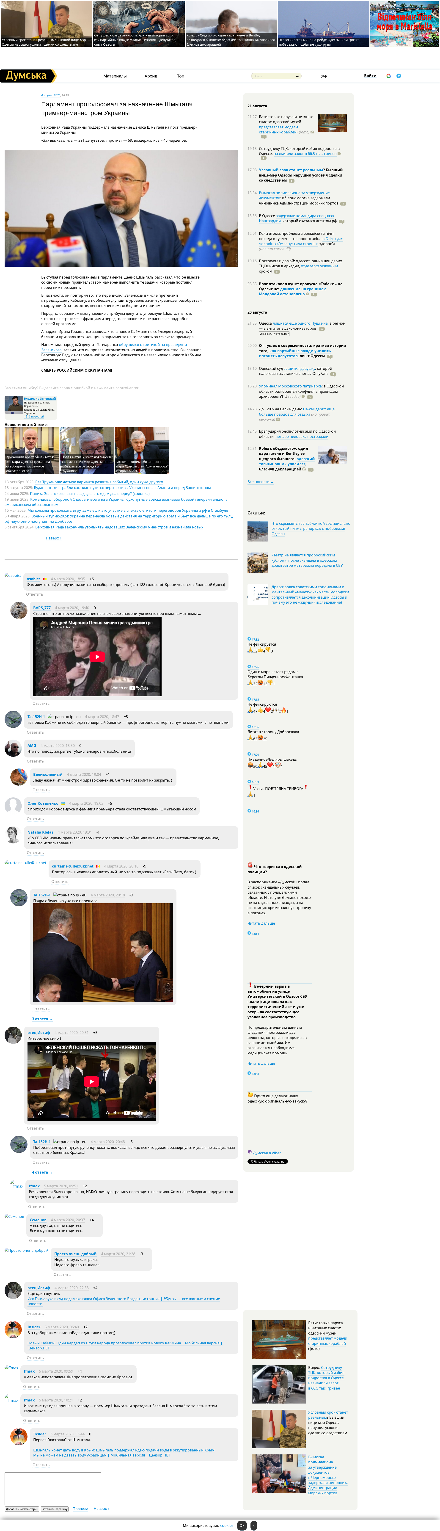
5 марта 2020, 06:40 (62, 1326)
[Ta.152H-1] (13, 726)
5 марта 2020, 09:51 (61, 1185)
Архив (151, 76)
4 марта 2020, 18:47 (102, 716)
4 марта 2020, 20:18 (108, 895)
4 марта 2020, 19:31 (75, 832)
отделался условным (319, 265)
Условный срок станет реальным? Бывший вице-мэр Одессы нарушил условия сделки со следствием (44, 42)
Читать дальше (261, 923)
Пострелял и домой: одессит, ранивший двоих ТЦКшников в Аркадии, (300, 263)
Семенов (38, 1219)
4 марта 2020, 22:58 (72, 1287)
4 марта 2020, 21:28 (118, 1253)
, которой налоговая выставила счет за (295, 371)
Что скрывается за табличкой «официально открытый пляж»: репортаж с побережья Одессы (311, 528)
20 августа (257, 312)
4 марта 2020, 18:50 (58, 745)
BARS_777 (42, 607)
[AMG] (13, 755)
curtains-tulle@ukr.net (73, 866)
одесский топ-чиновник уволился (287, 461)
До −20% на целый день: (281, 409)
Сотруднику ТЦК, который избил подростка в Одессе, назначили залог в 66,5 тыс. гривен (326, 1378)
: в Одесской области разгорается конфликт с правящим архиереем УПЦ (301, 391)
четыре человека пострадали (301, 436)
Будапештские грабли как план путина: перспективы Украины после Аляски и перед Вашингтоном (122, 487)
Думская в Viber (267, 1152)
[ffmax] (16, 1186)
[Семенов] (14, 1216)
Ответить (34, 594)
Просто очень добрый (75, 1253)
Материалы (115, 76)
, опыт (311, 355)
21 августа (257, 105)
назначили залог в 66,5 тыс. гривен (305, 153)
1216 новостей (34, 416)
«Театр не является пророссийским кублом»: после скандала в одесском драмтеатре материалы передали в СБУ (307, 560)
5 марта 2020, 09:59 (56, 1371)
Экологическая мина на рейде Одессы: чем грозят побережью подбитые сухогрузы (319, 42)
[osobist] (13, 575)
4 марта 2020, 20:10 (121, 866)
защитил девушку (299, 368)
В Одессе (267, 215)
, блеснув (283, 466)
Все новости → (261, 481)
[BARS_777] (19, 617)
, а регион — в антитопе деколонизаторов (302, 326)
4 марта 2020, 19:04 (84, 774)
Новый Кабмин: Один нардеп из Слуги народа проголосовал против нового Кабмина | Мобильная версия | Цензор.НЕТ (125, 1345)
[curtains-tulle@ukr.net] (25, 862)
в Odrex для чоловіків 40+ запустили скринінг (301, 241)
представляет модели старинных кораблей (278, 129)
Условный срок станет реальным (291, 169)
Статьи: (257, 512)
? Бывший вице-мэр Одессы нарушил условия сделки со (301, 175)
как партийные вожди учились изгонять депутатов (295, 353)
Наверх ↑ (54, 538)
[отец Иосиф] (13, 1042)
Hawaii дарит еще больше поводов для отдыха (297, 411)
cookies (227, 1525)
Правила (80, 1508)
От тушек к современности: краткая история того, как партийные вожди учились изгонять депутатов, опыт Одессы (135, 40)
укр (324, 75)
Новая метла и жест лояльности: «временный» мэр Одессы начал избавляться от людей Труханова (87, 464)
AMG (32, 745)
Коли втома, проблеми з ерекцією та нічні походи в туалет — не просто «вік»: (296, 236)
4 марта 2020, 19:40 (72, 607)
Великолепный (48, 774)
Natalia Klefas (40, 832)
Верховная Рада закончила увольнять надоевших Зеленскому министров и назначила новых (119, 527)
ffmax (34, 1185)
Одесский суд (271, 368)
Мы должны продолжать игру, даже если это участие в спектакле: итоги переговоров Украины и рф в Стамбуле (128, 510)
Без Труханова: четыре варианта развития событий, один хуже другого (99, 481)
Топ (180, 76)
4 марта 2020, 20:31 (72, 1032)
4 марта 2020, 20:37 (68, 1219)
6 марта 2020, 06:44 (67, 1434)
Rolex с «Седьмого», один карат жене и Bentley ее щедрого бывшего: (283, 453)
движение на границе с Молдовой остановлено (292, 291)
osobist (33, 578)
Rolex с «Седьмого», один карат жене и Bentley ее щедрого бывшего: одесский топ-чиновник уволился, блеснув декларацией (231, 40)
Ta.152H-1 (36, 716)
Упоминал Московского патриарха (290, 386)
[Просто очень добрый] (27, 1250)
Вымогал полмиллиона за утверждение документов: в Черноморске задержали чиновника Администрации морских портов (328, 1474)
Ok (242, 1525)
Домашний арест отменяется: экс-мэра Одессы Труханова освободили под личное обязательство (30, 464)
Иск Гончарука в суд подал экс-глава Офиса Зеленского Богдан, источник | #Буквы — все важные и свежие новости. (124, 1301)
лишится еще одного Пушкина (300, 323)
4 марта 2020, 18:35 (68, 578)
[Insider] (13, 1336)
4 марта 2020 (50, 95)
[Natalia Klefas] (13, 842)
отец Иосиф (39, 1032)
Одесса (266, 323)
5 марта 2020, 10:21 (56, 1400)
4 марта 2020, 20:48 (108, 1141)
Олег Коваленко (43, 803)
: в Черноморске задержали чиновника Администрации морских (298, 200)
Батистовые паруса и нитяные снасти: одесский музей (286, 119)
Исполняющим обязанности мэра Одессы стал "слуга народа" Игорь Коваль (142, 466)
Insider (34, 1326)
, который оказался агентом (309, 220)
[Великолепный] (19, 784)
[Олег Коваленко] (13, 813)
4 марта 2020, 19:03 (86, 803)
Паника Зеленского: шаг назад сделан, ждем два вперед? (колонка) (90, 493)
